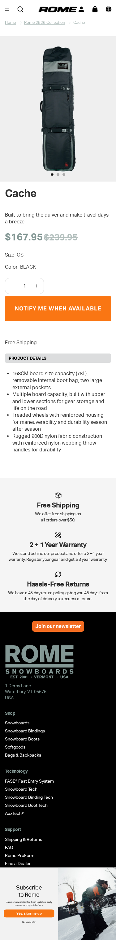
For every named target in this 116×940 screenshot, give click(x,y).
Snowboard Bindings (25, 731)
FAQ (9, 847)
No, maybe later (29, 921)
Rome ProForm (19, 855)
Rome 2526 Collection (44, 22)
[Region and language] (108, 9)
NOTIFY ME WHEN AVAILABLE (58, 308)
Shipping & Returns (23, 839)
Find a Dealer (18, 863)
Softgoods (15, 747)
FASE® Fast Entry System (29, 781)
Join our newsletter (58, 626)
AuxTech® (14, 813)
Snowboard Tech (21, 789)
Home (10, 22)
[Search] (20, 9)
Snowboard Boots (22, 739)
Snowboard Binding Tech (29, 797)
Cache (79, 22)
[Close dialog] (112, 872)
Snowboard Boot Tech (26, 805)
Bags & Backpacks (23, 755)
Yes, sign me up (29, 913)
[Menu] (7, 9)
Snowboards (17, 723)
